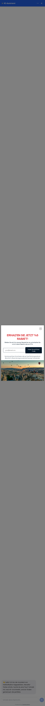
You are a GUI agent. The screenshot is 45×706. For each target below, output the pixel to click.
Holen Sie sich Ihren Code (34, 350)
